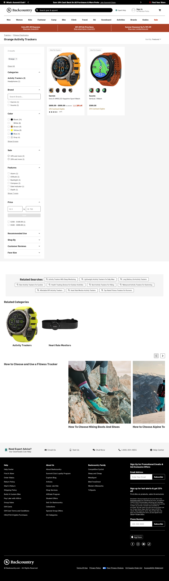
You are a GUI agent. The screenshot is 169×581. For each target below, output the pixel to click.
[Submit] (37, 10)
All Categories (51, 515)
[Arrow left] (156, 356)
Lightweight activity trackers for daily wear (99, 279)
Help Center (9, 469)
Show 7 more (13, 193)
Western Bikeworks (95, 486)
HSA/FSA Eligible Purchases (15, 515)
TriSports (92, 490)
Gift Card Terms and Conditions (16, 510)
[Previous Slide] (28, 2)
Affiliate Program (53, 494)
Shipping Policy (10, 490)
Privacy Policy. (140, 514)
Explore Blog (51, 477)
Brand (11, 89)
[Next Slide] (140, 2)
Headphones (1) (14, 81)
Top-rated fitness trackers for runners (118, 290)
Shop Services (52, 490)
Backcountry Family (97, 465)
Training (7, 35)
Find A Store (9, 473)
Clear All (11, 66)
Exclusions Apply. (136, 500)
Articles (49, 481)
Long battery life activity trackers (135, 279)
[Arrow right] (162, 356)
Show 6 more (13, 141)
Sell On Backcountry (54, 502)
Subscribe (158, 477)
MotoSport (92, 477)
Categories (13, 72)
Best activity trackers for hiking (103, 285)
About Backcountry (53, 469)
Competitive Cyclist (96, 469)
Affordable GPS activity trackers (51, 290)
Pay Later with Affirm (12, 498)
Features (12, 167)
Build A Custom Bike (12, 494)
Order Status (9, 477)
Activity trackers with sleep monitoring (62, 279)
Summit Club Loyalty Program (58, 473)
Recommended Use (17, 233)
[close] (16, 59)
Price (10, 202)
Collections (50, 506)
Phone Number (137, 519)
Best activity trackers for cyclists (31, 285)
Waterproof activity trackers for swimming (137, 285)
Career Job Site (52, 486)
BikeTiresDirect (94, 481)
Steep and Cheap (95, 473)
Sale (10, 150)
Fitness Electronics (21, 35)
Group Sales (9, 502)
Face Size (12, 252)
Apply (24, 215)
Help (6, 465)
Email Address (136, 472)
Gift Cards (8, 506)
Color (10, 113)
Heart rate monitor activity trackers (83, 290)
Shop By (12, 239)
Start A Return (10, 486)
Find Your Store (158, 2)
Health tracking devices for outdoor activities (67, 285)
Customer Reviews (17, 246)
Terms (132, 514)
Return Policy (9, 481)
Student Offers (52, 498)
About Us (50, 465)
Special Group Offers (54, 510)
